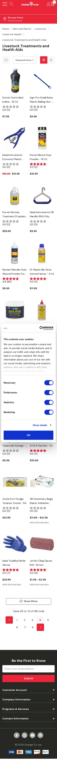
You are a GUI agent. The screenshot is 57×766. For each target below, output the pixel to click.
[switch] (48, 392)
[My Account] (49, 4)
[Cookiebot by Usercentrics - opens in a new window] (40, 328)
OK (28, 435)
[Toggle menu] (4, 4)
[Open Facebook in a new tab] (16, 735)
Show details (40, 425)
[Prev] (9, 620)
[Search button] (11, 4)
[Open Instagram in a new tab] (24, 735)
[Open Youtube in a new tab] (32, 735)
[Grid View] (43, 60)
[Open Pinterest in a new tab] (40, 735)
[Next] (40, 627)
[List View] (51, 60)
